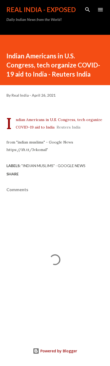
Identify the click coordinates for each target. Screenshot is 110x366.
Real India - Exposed (41, 9)
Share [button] (12, 174)
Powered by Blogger (58, 350)
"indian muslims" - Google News (53, 165)
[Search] (87, 9)
